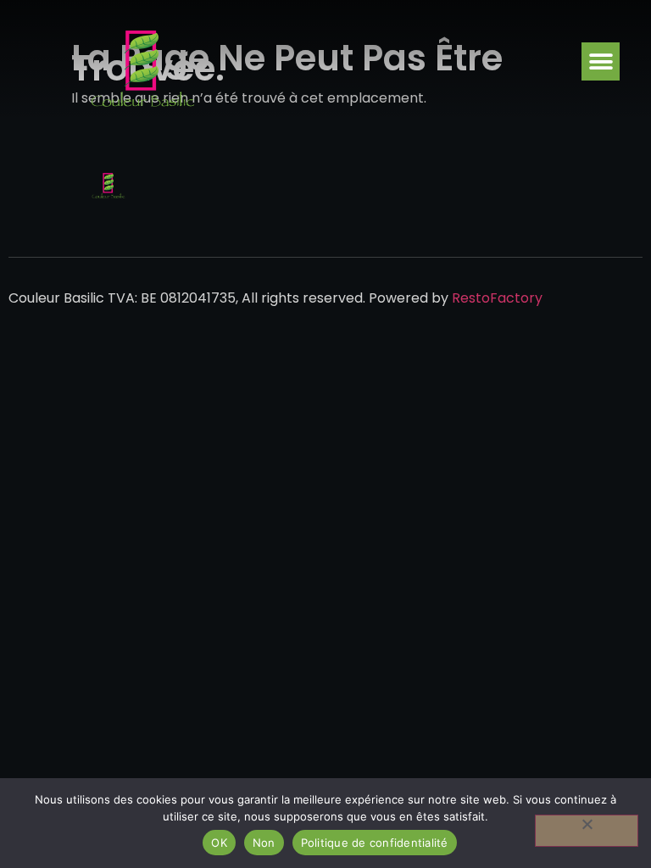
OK (219, 842)
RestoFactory (497, 298)
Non (264, 842)
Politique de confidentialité (374, 842)
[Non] (586, 831)
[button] (600, 61)
